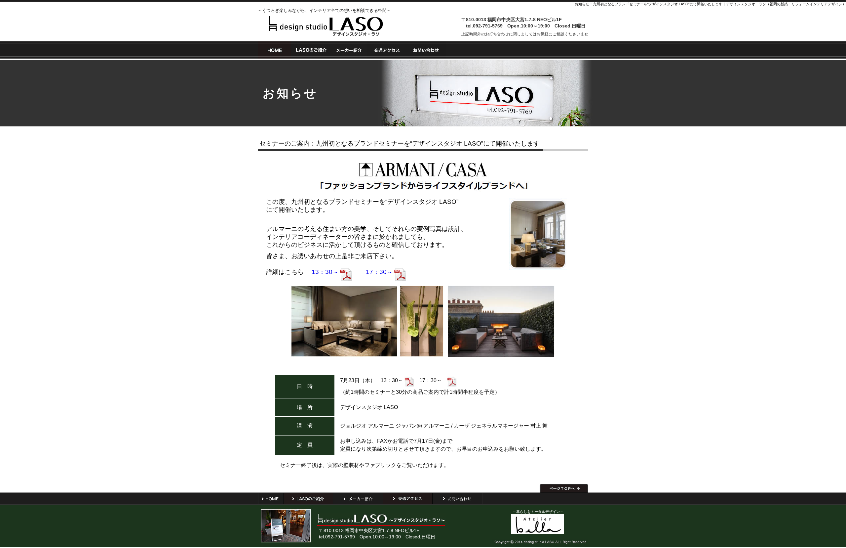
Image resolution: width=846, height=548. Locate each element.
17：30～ (379, 271)
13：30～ (324, 271)
